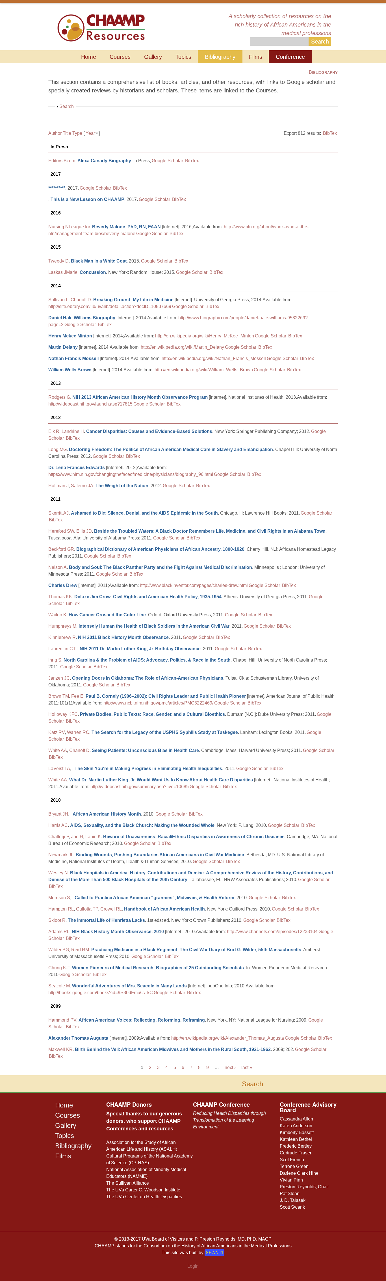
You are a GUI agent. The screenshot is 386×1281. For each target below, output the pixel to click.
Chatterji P (58, 836)
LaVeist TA (59, 768)
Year (90, 133)
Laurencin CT (61, 648)
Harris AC (58, 825)
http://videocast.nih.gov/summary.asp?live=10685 (139, 786)
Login (193, 1266)
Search (66, 106)
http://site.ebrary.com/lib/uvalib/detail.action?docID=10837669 (109, 306)
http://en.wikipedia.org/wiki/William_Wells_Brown (204, 369)
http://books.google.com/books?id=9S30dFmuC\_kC (100, 992)
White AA (57, 750)
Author (55, 133)
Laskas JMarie (62, 272)
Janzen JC (59, 678)
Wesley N (58, 872)
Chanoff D (81, 299)
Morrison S (59, 897)
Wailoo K (57, 614)
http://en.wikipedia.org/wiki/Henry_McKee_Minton (204, 335)
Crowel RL (111, 909)
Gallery (153, 57)
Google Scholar (167, 160)
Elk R (53, 431)
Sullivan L (58, 299)
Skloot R (57, 920)
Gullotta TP (87, 909)
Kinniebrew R (62, 637)
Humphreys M (62, 626)
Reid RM (80, 949)
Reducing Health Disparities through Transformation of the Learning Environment (229, 1120)
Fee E (77, 696)
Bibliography (220, 57)
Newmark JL (60, 854)
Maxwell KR (60, 1049)
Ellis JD (84, 531)
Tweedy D (58, 261)
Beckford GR (61, 549)
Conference (290, 57)
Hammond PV (62, 1020)
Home (88, 57)
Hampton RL (61, 909)
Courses (120, 57)
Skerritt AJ (58, 513)
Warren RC (78, 732)
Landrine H (73, 431)
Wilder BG (58, 949)
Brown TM (58, 696)
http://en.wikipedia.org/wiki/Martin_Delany (182, 347)
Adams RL (59, 931)
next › (230, 1067)
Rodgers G (59, 397)
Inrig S (54, 660)
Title (67, 133)
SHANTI (214, 1252)
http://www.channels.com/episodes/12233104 (272, 931)
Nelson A (57, 567)
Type (77, 133)
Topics (183, 57)
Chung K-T (59, 967)
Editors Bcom (61, 160)
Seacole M (59, 985)
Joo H (77, 836)
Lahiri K (93, 836)
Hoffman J (58, 485)
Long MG (57, 449)
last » (246, 1067)
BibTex (330, 133)
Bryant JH (58, 814)
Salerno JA (82, 485)
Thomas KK (60, 596)
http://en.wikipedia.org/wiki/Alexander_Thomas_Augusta (227, 1038)
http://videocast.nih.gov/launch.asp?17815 (90, 404)
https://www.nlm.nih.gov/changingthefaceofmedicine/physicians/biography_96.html (130, 474)
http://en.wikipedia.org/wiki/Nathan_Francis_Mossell (214, 358)
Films (255, 57)
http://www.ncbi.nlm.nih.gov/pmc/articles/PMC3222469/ (158, 703)
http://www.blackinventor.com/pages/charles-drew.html (194, 585)
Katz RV (56, 732)
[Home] (101, 27)
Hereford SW (61, 531)
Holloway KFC (63, 714)
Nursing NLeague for (69, 226)
